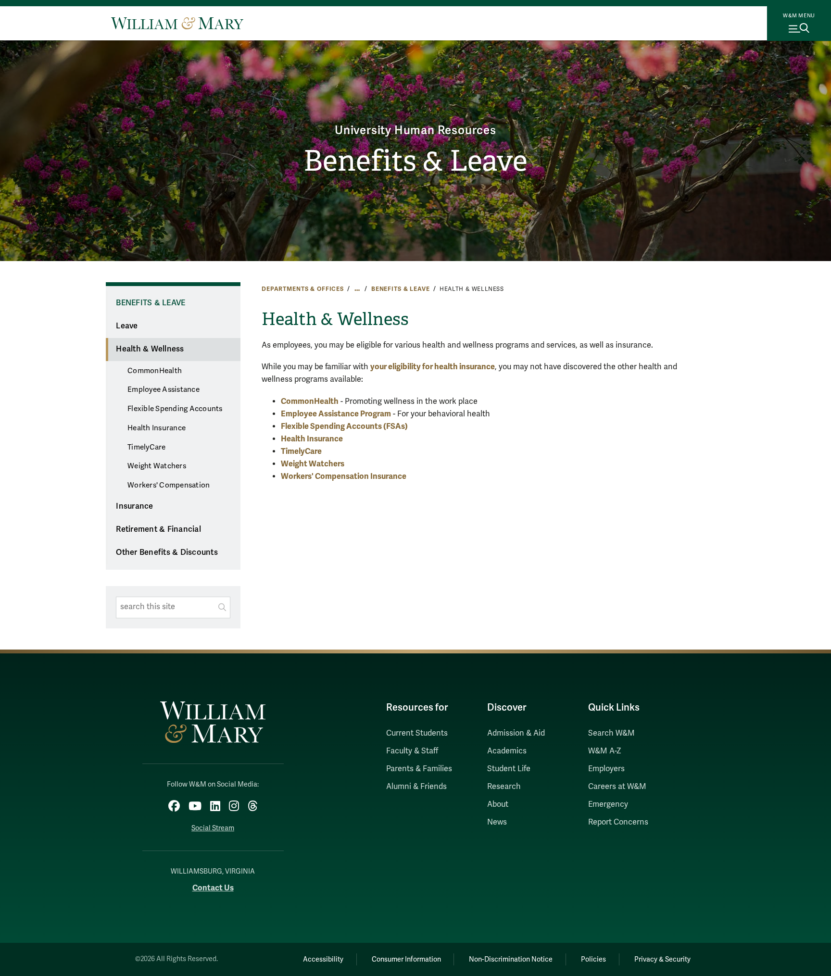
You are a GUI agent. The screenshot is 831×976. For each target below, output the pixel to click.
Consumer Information (406, 959)
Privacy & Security (662, 959)
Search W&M (611, 733)
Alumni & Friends (416, 786)
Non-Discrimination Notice (511, 959)
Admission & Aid (516, 733)
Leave (127, 326)
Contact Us (213, 888)
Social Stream (212, 828)
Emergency (608, 804)
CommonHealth (154, 370)
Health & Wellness (150, 349)
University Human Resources (415, 131)
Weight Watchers (156, 466)
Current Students (417, 733)
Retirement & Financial (158, 529)
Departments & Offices (303, 289)
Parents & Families (419, 769)
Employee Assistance (163, 389)
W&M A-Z (604, 751)
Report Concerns (618, 822)
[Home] (177, 23)
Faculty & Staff (412, 751)
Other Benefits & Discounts (167, 552)
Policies (593, 959)
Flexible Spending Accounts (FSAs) (344, 426)
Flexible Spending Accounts (175, 408)
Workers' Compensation (168, 485)
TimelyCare (146, 447)
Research (504, 786)
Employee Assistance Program (336, 414)
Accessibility (323, 959)
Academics (507, 751)
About (497, 804)
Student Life (508, 769)
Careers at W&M (617, 786)
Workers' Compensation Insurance (343, 476)
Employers (606, 769)
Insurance (134, 506)
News (497, 822)
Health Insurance (156, 428)
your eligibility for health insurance (432, 367)
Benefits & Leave (415, 161)
